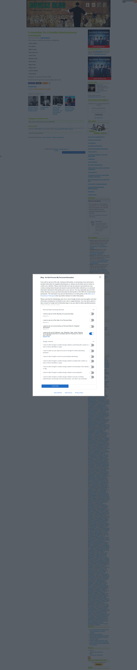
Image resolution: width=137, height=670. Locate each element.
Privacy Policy (79, 392)
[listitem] (68, 310)
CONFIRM (55, 386)
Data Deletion (58, 392)
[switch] (91, 314)
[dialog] (68, 335)
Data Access (68, 392)
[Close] (101, 277)
